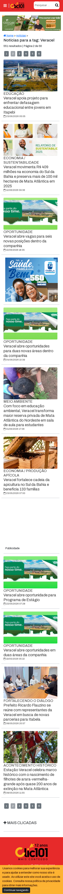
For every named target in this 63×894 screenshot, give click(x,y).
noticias (21, 35)
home (9, 35)
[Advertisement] (31, 523)
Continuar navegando (16, 890)
